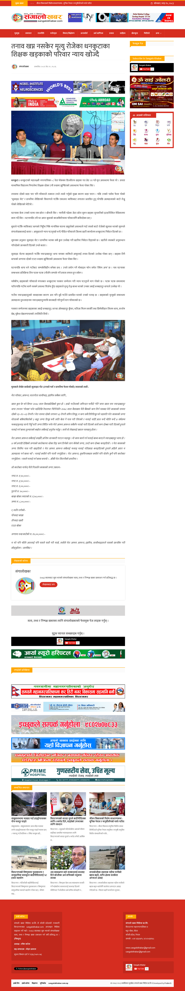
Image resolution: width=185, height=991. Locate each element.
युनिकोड (43, 983)
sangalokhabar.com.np (58, 983)
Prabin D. (168, 983)
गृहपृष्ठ (16, 33)
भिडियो (147, 33)
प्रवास (111, 33)
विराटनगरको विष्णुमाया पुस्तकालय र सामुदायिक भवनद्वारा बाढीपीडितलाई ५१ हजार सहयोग (29, 875)
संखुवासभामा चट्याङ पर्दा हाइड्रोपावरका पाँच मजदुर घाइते (28, 820)
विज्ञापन (35, 983)
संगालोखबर (24, 66)
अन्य (157, 33)
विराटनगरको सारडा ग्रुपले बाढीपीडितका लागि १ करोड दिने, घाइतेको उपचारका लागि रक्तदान (68, 821)
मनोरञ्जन (53, 33)
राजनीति (41, 33)
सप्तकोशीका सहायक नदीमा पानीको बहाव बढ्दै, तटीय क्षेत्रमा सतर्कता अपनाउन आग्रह (105, 875)
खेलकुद (135, 33)
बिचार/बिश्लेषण (68, 33)
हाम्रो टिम (16, 983)
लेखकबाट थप (48, 585)
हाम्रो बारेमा (25, 983)
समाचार (28, 33)
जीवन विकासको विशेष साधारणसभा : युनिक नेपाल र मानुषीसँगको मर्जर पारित (64, 3)
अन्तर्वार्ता (84, 33)
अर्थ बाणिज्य (98, 33)
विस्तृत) (18, 939)
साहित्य (122, 33)
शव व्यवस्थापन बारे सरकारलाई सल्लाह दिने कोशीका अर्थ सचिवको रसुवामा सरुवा (67, 875)
